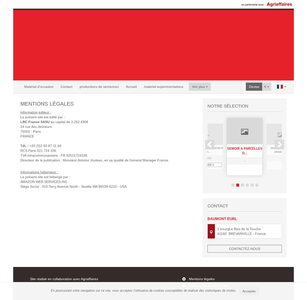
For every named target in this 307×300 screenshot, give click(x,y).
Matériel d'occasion (38, 87)
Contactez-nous (244, 249)
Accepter (249, 291)
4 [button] (247, 185)
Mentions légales (202, 279)
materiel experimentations (163, 87)
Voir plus (199, 87)
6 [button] (256, 185)
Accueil (131, 87)
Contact (66, 87)
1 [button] (232, 185)
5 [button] (252, 185)
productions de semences (99, 87)
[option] (245, 146)
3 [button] (242, 185)
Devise (254, 87)
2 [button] (237, 185)
